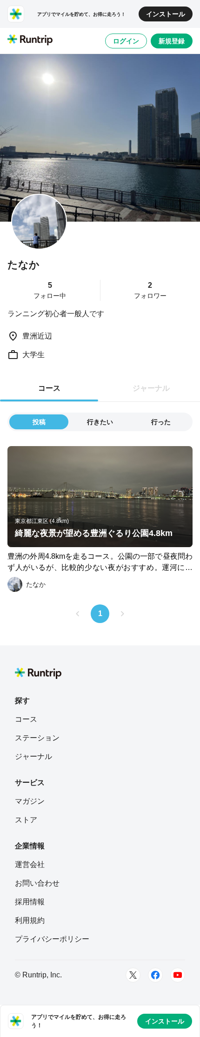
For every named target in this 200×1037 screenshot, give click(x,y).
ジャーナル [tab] (151, 388)
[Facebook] (155, 975)
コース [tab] (49, 388)
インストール (165, 14)
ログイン (126, 41)
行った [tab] (161, 422)
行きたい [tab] (100, 422)
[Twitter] (133, 975)
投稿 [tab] (39, 422)
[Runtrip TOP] (30, 40)
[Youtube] (177, 975)
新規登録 (172, 41)
